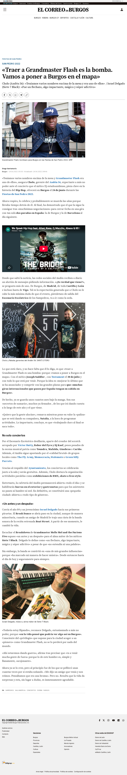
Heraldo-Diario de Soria (103, 746)
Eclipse (15, 3)
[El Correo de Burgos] (63, 10)
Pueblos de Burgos (33, 3)
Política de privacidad (52, 772)
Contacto (5, 734)
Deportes (36, 743)
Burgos (37, 18)
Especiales (36, 752)
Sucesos (86, 3)
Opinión (66, 749)
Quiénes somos (7, 728)
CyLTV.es (98, 749)
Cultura (89, 18)
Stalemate (57, 457)
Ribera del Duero (56, 3)
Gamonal (22, 3)
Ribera (45, 18)
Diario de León (100, 737)
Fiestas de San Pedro (11, 59)
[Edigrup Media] (8, 762)
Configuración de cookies (82, 772)
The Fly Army (25, 457)
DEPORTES (64, 18)
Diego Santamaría (9, 169)
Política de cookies (66, 772)
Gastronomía (67, 3)
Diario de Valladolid (101, 743)
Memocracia (41, 457)
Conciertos (45, 3)
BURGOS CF (54, 18)
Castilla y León (77, 18)
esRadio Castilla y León (103, 752)
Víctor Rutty (25, 445)
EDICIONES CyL (116, 1)
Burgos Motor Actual (71, 737)
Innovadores (68, 746)
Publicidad (5, 731)
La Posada (67, 740)
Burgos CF (77, 3)
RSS (3, 737)
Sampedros (9, 690)
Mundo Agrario (69, 743)
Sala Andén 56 (20, 690)
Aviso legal (39, 772)
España (39, 690)
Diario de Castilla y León (103, 740)
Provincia (36, 740)
